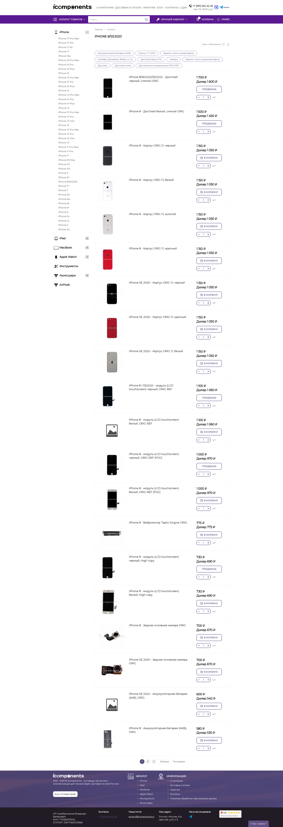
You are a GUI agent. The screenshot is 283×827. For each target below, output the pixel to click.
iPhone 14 (63, 108)
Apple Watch (68, 257)
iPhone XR (64, 168)
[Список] (228, 44)
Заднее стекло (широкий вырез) (202, 59)
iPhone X (63, 173)
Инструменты (69, 266)
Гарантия (149, 7)
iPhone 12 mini (66, 138)
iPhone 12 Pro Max (68, 129)
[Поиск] (146, 19)
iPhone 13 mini (66, 121)
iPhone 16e (64, 56)
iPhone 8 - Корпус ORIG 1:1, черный (152, 145)
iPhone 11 (63, 155)
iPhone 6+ (64, 207)
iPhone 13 (63, 125)
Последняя (179, 761)
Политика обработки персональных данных (193, 798)
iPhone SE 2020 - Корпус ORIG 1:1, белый (156, 351)
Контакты (172, 7)
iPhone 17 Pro (66, 42)
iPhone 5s (63, 216)
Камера (174, 59)
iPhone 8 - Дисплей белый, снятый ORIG (156, 111)
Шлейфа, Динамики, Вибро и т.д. (115, 59)
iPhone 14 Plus (66, 103)
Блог (160, 7)
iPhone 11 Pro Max (68, 147)
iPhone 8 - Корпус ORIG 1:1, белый (151, 180)
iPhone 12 (63, 142)
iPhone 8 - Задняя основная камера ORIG (157, 625)
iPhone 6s (63, 203)
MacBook (66, 247)
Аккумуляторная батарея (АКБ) (114, 53)
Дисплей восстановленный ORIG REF (159, 65)
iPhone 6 (63, 212)
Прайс (225, 19)
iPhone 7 (63, 190)
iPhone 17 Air (65, 47)
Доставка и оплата (180, 785)
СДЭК (183, 7)
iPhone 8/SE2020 (68, 181)
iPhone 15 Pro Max (68, 77)
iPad (63, 238)
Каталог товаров (70, 19)
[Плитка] (223, 44)
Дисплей (102, 65)
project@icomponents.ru (141, 816)
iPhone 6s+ (64, 199)
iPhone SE (64, 194)
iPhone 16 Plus (66, 69)
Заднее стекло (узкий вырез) (178, 53)
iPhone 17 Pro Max (68, 38)
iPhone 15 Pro (66, 81)
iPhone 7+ (63, 186)
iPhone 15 (63, 90)
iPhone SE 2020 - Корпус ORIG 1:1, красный (157, 317)
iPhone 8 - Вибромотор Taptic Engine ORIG (158, 522)
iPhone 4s (63, 229)
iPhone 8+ (64, 177)
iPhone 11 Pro (65, 151)
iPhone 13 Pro (66, 116)
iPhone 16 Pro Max (68, 60)
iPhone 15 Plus (66, 86)
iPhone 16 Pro (66, 64)
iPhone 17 (63, 51)
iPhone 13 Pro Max (68, 112)
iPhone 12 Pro (66, 134)
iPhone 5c (64, 220)
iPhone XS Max (66, 160)
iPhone (64, 32)
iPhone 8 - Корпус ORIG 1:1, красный (153, 248)
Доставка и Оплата (128, 7)
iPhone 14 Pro (66, 99)
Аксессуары (68, 275)
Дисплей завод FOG (151, 59)
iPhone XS (64, 164)
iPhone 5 (63, 225)
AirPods (65, 284)
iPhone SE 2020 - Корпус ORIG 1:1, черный (157, 282)
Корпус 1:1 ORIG (147, 53)
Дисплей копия (123, 65)
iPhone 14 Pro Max (68, 94)
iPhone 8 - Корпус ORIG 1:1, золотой (152, 214)
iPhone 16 (63, 73)
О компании (105, 7)
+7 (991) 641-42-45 (107, 816)
